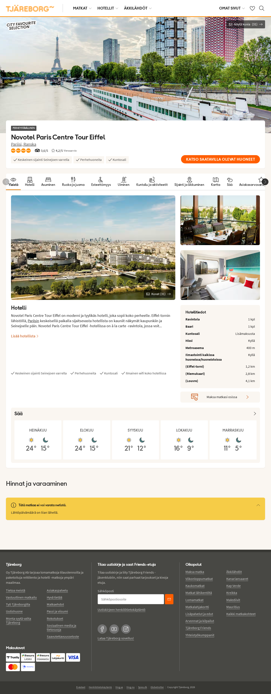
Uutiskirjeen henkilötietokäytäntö (121, 609)
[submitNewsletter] (169, 599)
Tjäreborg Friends (198, 628)
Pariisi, (17, 144)
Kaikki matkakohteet (241, 614)
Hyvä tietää (54, 597)
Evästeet (80, 687)
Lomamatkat (194, 600)
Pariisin (33, 320)
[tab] (13, 182)
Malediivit (233, 600)
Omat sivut (230, 8)
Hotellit (105, 8)
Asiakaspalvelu (57, 590)
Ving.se (119, 687)
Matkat (80, 8)
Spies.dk (142, 687)
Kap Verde (233, 586)
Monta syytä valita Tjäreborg (18, 620)
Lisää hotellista (23, 336)
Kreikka (231, 593)
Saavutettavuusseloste (63, 636)
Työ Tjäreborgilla (18, 604)
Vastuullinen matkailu (21, 597)
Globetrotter (157, 687)
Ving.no (130, 687)
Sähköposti (106, 591)
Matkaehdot (55, 604)
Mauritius (233, 607)
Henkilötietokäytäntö (100, 687)
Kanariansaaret (237, 579)
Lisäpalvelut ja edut (199, 614)
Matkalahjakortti (197, 607)
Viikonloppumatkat (199, 579)
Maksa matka (194, 572)
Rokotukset (55, 618)
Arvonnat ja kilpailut (199, 621)
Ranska (30, 144)
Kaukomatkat (195, 586)
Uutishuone (14, 611)
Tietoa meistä (15, 590)
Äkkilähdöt (135, 8)
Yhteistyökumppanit (199, 635)
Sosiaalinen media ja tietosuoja (61, 627)
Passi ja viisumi (57, 611)
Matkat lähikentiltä (198, 593)
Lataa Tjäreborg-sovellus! (116, 638)
